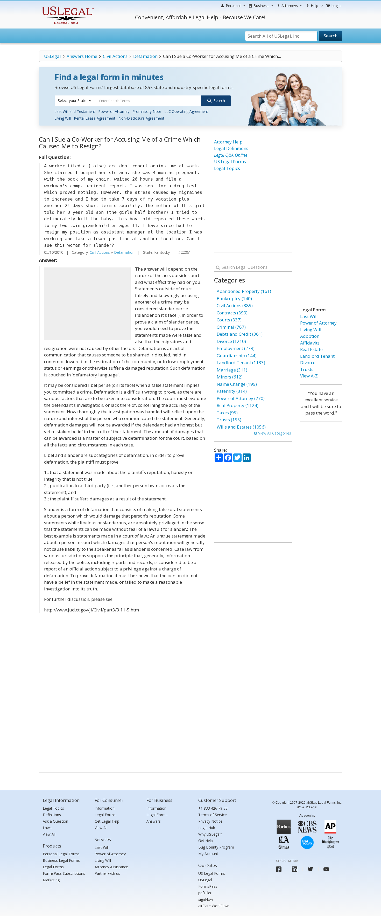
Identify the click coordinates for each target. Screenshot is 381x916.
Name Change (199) (237, 384)
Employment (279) (236, 348)
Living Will (62, 118)
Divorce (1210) (231, 341)
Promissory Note (146, 111)
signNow (205, 899)
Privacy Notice (210, 821)
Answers (153, 821)
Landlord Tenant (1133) (241, 363)
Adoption (309, 336)
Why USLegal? (210, 834)
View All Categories (274, 433)
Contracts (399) (232, 313)
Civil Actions (115, 56)
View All (49, 834)
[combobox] (75, 100)
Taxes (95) (227, 413)
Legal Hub (206, 827)
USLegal (52, 56)
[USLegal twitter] (310, 869)
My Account (208, 853)
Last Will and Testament (74, 111)
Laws (47, 827)
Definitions (52, 814)
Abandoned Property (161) (244, 291)
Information (105, 808)
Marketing (51, 879)
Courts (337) (229, 320)
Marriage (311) (232, 370)
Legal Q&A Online (230, 155)
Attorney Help (228, 142)
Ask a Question (55, 821)
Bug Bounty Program (216, 847)
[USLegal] (67, 7)
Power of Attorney (113, 111)
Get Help (205, 840)
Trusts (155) (229, 420)
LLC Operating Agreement (186, 111)
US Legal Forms (230, 161)
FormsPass (207, 886)
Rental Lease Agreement (94, 118)
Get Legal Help (107, 821)
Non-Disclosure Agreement (141, 118)
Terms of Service (212, 814)
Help (314, 5)
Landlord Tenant (317, 356)
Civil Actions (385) (235, 305)
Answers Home (82, 56)
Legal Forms (53, 866)
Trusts (306, 369)
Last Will (309, 316)
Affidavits (310, 343)
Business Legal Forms (61, 860)
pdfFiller (204, 892)
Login (335, 5)
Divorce (307, 363)
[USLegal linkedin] (294, 869)
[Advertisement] (87, 303)
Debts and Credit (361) (240, 334)
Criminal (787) (231, 327)
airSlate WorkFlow (213, 905)
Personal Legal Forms (61, 853)
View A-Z (309, 376)
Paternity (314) (232, 391)
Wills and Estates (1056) (241, 427)
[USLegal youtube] (326, 869)
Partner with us (107, 873)
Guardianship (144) (237, 356)
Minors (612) (230, 377)
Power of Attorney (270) (241, 398)
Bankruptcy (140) (234, 298)
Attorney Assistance (111, 866)
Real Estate (311, 349)
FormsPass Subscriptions (64, 873)
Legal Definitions (231, 148)
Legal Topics (227, 168)
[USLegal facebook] (278, 869)
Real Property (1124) (237, 405)
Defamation (145, 56)
